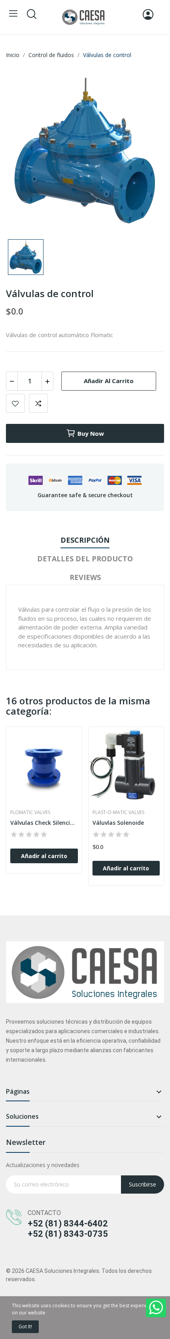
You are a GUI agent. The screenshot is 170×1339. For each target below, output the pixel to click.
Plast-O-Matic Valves (118, 812)
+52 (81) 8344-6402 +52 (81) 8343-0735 (68, 1229)
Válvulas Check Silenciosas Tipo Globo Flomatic (44, 822)
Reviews (85, 577)
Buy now (90, 433)
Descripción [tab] (85, 540)
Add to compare (38, 403)
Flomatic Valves (30, 812)
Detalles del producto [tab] (85, 558)
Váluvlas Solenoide (118, 822)
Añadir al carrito (109, 381)
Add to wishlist (15, 403)
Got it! (25, 1326)
